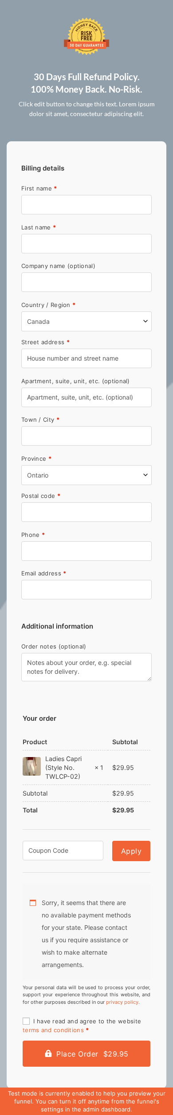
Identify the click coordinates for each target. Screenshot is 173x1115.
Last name (38, 227)
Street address (45, 342)
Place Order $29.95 (92, 1053)
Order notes (53, 646)
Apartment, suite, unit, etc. (75, 381)
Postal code (40, 496)
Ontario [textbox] (37, 475)
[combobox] (86, 321)
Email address (44, 573)
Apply (131, 851)
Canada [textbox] (38, 321)
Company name (58, 266)
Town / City (40, 420)
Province (36, 459)
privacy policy (122, 1002)
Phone (33, 535)
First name (39, 188)
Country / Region (48, 305)
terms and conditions (53, 1029)
